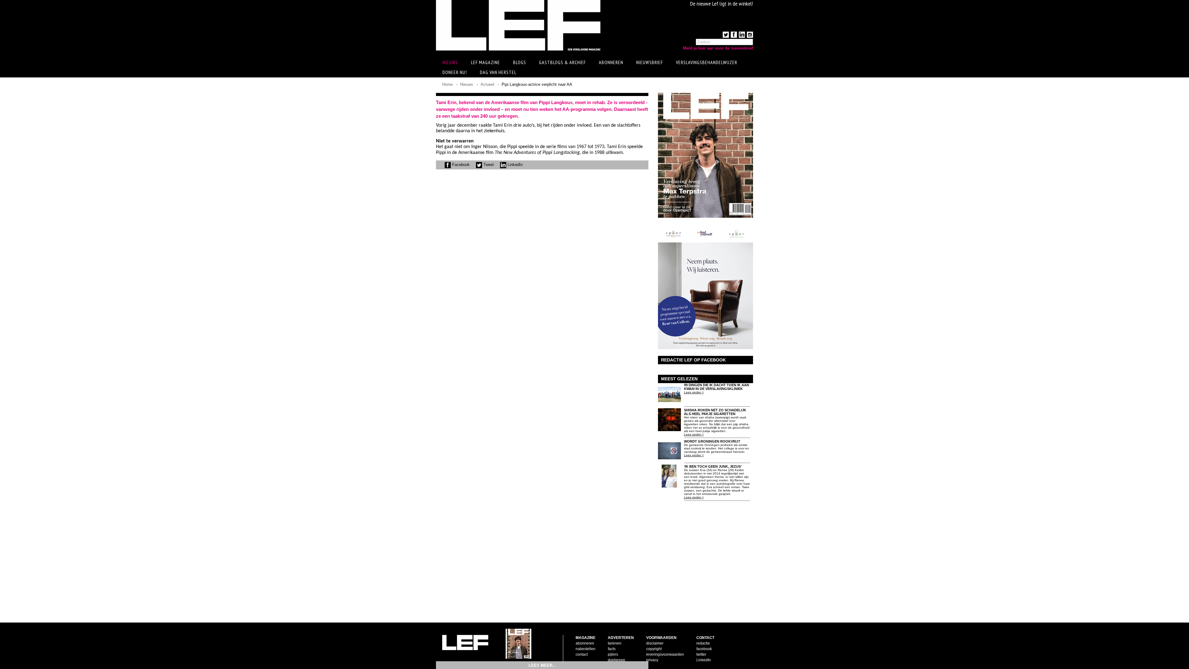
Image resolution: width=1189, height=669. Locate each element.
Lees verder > (694, 392)
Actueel (487, 84)
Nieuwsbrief (649, 62)
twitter (701, 654)
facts (612, 649)
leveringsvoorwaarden (665, 654)
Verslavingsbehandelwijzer (706, 62)
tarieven (614, 643)
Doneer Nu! (454, 72)
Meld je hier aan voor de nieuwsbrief (718, 48)
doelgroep (616, 660)
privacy (652, 660)
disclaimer (655, 643)
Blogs (519, 62)
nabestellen (585, 649)
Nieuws (466, 84)
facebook (704, 649)
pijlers (613, 654)
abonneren (585, 643)
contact (582, 654)
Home (447, 84)
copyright (654, 649)
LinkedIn (514, 164)
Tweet (488, 164)
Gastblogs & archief (562, 62)
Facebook (460, 164)
